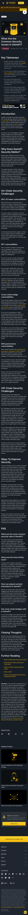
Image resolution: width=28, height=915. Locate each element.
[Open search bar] (16, 3)
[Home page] (10, 3)
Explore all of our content (13, 839)
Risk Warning (9, 907)
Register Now (14, 823)
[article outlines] (25, 12)
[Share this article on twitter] (2, 734)
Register (21, 3)
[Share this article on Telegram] (15, 734)
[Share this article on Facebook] (9, 734)
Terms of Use (4, 907)
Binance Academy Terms (19, 907)
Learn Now (23, 9)
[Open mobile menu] (26, 3)
